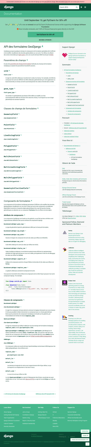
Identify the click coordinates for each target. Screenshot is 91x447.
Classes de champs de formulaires (75, 81)
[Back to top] (87, 444)
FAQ (63, 168)
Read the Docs (72, 218)
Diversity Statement (9, 426)
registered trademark (49, 441)
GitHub (55, 412)
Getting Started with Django (11, 415)
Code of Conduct (8, 423)
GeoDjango (72, 154)
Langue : (85, 435)
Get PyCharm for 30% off (45, 34)
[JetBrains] (64, 252)
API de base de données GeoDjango (15, 394)
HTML (77, 216)
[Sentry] (64, 234)
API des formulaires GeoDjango (72, 70)
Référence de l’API (71, 148)
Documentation (13, 13)
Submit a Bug (26, 417)
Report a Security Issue (28, 420)
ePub (84, 216)
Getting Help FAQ (42, 412)
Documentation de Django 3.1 (72, 145)
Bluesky (55, 420)
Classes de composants (74, 114)
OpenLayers (21, 55)
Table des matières (69, 131)
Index (64, 179)
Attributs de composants (74, 111)
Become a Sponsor (45, 40)
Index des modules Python (71, 136)
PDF (81, 216)
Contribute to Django (28, 415)
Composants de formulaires (73, 108)
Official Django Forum (69, 195)
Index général (67, 133)
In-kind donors (36, 436)
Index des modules (72, 179)
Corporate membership (74, 415)
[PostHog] (64, 319)
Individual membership (28, 423)
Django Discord (42, 415)
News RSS (55, 426)
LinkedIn (55, 423)
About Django (7, 412)
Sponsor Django (72, 412)
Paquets (72, 151)
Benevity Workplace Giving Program (77, 420)
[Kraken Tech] (64, 285)
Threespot (63, 436)
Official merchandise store (75, 417)
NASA (51, 55)
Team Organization (9, 417)
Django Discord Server (69, 188)
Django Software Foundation (12, 420)
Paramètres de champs (72, 72)
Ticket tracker (66, 202)
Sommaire (83, 179)
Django (8, 7)
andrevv (74, 436)
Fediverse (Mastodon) (59, 417)
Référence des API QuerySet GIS (45, 394)
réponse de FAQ (30, 379)
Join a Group (26, 412)
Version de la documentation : (80, 439)
